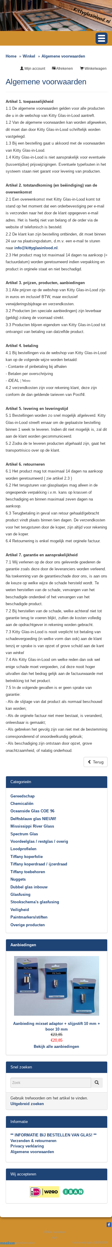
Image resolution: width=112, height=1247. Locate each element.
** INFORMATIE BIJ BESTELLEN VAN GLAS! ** (53, 1135)
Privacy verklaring (27, 1146)
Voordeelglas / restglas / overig (39, 841)
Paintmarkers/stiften (28, 917)
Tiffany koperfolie (26, 856)
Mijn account (34, 68)
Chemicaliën (21, 803)
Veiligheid (19, 909)
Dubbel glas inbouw (28, 887)
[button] (101, 38)
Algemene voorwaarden (32, 1152)
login (54, 1237)
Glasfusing (20, 894)
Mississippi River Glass (32, 826)
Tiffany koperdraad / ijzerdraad (38, 864)
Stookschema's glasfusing (34, 902)
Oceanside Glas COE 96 (32, 811)
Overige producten (27, 925)
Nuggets (18, 879)
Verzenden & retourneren (33, 1140)
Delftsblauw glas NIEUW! (33, 819)
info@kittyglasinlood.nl (36, 248)
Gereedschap (22, 796)
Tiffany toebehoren (27, 872)
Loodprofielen (23, 849)
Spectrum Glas (24, 834)
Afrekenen (64, 68)
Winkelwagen (95, 68)
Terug (98, 762)
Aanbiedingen (23, 945)
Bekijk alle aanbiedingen (56, 1046)
